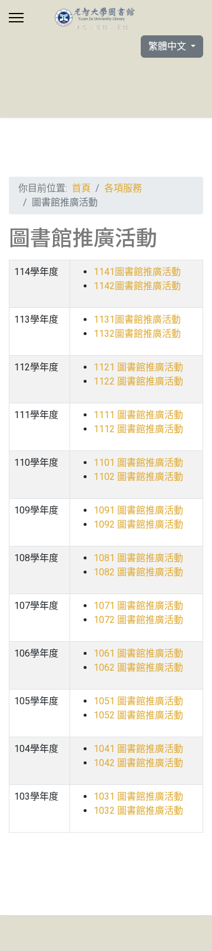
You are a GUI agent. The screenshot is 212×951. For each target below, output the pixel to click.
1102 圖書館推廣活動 (138, 476)
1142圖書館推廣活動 (137, 285)
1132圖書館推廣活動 (137, 333)
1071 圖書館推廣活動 (138, 605)
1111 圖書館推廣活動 (138, 414)
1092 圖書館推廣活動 (138, 524)
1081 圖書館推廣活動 (138, 558)
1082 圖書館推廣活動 (138, 572)
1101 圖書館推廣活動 (138, 462)
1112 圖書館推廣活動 (138, 429)
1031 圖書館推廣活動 (138, 796)
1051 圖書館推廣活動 (138, 701)
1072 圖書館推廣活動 (138, 619)
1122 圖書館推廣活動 (138, 381)
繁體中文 (168, 46)
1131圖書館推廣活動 (137, 319)
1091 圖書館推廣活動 (138, 510)
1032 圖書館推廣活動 (138, 810)
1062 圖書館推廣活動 (138, 667)
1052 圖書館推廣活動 (138, 715)
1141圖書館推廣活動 (137, 271)
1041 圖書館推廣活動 (138, 748)
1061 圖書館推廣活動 (138, 653)
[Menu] (16, 17)
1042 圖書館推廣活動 (138, 762)
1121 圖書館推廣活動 (138, 367)
